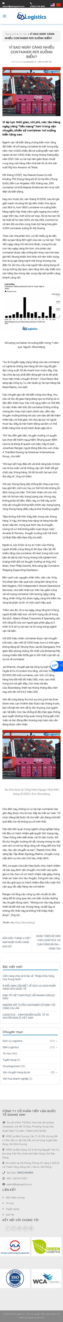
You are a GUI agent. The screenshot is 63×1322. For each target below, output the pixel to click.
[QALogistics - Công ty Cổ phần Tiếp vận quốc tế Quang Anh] (31, 16)
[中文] (58, 5)
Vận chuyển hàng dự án (16, 1072)
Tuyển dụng (9, 1059)
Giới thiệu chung (15, 1197)
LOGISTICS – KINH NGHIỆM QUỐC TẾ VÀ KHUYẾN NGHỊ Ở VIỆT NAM (26, 1016)
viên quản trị (44, 62)
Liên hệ (9, 1214)
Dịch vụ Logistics (12, 1040)
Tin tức (7, 1053)
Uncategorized (11, 1066)
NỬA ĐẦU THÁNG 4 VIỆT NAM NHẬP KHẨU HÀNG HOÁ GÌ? (16, 942)
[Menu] (4, 16)
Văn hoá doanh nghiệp (15, 1078)
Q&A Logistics (11, 1047)
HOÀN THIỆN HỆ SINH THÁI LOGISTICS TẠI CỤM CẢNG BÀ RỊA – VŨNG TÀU (48, 942)
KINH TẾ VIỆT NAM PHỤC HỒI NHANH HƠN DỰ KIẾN (29, 997)
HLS (42, 1317)
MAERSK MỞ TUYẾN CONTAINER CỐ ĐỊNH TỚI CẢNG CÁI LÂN (29, 1006)
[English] (53, 5)
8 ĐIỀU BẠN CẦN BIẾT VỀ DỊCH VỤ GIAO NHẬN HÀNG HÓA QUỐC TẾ (29, 987)
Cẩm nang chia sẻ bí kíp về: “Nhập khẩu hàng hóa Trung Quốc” (28, 977)
